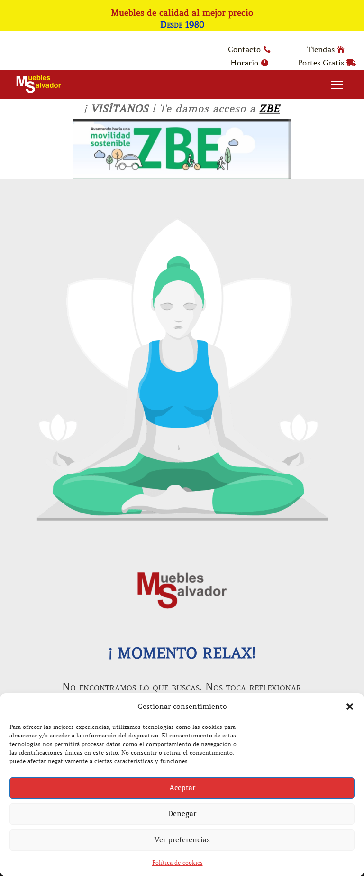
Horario (244, 62)
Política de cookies (177, 862)
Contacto (244, 49)
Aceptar (182, 787)
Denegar (182, 814)
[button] (350, 706)
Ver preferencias (182, 840)
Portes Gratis (321, 62)
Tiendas (321, 49)
